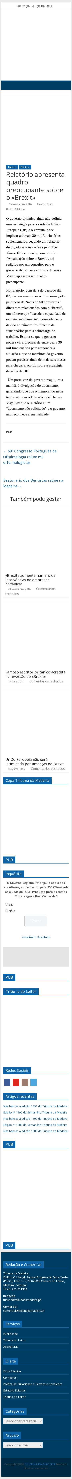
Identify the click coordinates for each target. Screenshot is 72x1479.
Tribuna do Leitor (14, 1340)
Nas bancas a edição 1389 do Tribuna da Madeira (35, 1131)
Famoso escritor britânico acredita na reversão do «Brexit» (35, 674)
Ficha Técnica (12, 1371)
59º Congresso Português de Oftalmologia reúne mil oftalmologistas (30, 457)
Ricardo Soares (45, 204)
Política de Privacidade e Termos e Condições (32, 1384)
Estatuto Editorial (14, 1390)
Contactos (10, 1377)
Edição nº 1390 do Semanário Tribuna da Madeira (35, 1112)
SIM (11, 904)
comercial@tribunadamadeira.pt (23, 1311)
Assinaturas (10, 1347)
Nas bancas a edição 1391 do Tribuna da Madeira (35, 1106)
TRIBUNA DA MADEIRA (40, 1464)
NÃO (12, 911)
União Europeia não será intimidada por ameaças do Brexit (34, 761)
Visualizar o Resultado (36, 937)
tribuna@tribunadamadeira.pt (22, 1300)
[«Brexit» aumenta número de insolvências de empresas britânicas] (36, 508)
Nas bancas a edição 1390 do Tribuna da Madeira (35, 1118)
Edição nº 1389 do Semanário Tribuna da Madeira (35, 1125)
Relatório (19, 209)
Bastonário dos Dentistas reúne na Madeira (33, 483)
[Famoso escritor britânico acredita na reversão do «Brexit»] (36, 605)
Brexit (9, 209)
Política (25, 167)
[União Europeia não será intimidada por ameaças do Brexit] (36, 692)
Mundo (12, 167)
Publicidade (10, 1334)
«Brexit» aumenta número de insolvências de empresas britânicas (30, 579)
